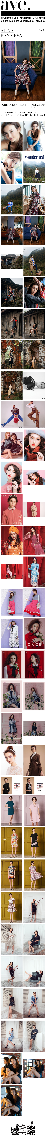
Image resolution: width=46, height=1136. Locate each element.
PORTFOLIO (8, 104)
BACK (41, 29)
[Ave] (15, 5)
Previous (7, 71)
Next (38, 71)
